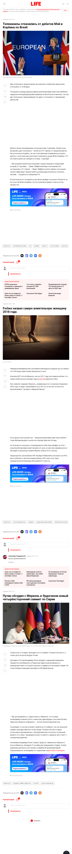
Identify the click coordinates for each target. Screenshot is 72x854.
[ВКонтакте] (35, 256)
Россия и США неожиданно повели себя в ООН (14, 583)
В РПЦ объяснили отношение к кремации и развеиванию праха (13, 286)
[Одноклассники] (40, 256)
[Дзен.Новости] (22, 256)
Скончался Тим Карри (34, 293)
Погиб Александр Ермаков (54, 294)
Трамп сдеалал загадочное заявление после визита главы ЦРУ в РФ (36, 834)
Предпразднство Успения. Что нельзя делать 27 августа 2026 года (57, 286)
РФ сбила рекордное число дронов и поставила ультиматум (36, 583)
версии (42, 379)
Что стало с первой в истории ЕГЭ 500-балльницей (34, 286)
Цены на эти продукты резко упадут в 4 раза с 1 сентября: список (13, 295)
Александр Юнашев (17, 775)
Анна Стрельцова (16, 486)
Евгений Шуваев (16, 210)
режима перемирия (57, 750)
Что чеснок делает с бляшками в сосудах (55, 823)
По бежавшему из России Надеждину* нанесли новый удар (57, 574)
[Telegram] (31, 256)
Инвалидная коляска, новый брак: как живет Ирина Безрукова (35, 574)
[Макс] (26, 256)
